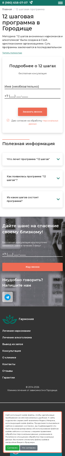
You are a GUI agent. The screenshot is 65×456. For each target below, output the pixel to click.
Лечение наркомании (16, 330)
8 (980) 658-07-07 (15, 2)
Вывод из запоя (12, 344)
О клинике (9, 357)
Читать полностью (12, 52)
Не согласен (29, 447)
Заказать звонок (32, 111)
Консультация (11, 350)
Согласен (12, 447)
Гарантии (8, 377)
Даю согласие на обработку (34, 122)
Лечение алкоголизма (17, 337)
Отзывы (7, 370)
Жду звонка (32, 266)
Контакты (8, 364)
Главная (7, 9)
